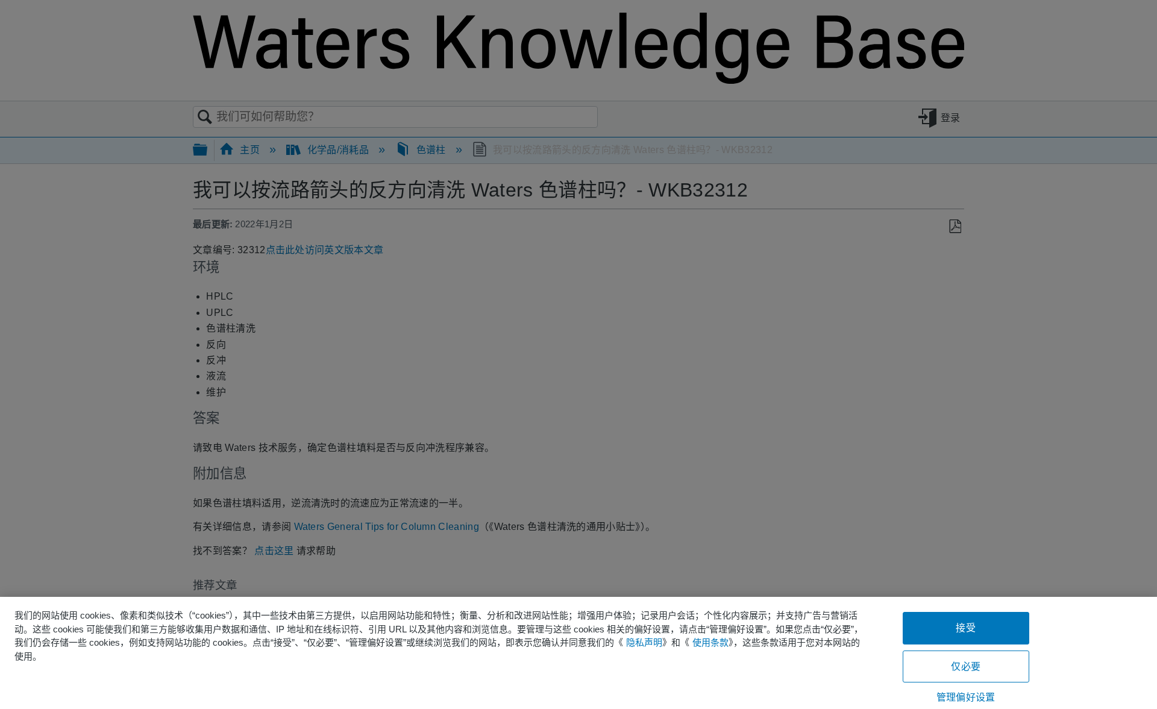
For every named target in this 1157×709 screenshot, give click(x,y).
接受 (965, 628)
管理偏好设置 (965, 697)
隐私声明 (644, 642)
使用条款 (710, 642)
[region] (578, 653)
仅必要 (965, 666)
